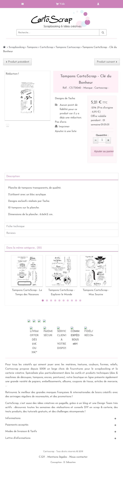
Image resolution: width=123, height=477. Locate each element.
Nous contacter (78, 457)
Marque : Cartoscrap (95, 88)
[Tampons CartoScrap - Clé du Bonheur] (7, 125)
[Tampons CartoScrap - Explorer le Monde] (61, 271)
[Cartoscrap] (61, 11)
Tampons (32, 47)
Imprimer (64, 126)
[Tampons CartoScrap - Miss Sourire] (96, 271)
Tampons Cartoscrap (68, 47)
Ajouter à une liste (65, 131)
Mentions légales (57, 457)
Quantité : (102, 135)
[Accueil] (4, 47)
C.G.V (42, 457)
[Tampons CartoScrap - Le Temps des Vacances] (27, 271)
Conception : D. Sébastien (63, 462)
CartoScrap (46, 47)
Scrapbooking (17, 47)
